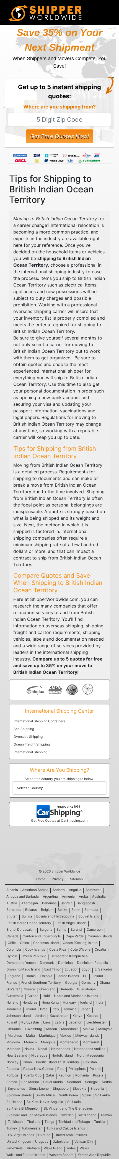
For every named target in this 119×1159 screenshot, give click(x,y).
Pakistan (90, 1062)
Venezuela (14, 1148)
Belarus (31, 910)
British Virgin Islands (70, 923)
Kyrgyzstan (30, 1022)
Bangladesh (86, 903)
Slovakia (79, 1088)
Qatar (50, 1075)
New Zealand (16, 1055)
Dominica (65, 963)
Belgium (47, 910)
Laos (47, 1022)
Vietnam (33, 1148)
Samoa (11, 1082)
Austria (11, 903)
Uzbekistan (61, 1141)
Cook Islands (35, 949)
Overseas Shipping (28, 736)
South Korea (68, 1095)
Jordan (40, 1016)
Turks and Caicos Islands (65, 1128)
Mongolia (48, 1042)
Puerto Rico (33, 1075)
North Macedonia (90, 1055)
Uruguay (41, 1141)
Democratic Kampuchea (69, 956)
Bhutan (11, 916)
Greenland (47, 989)
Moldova (13, 1042)
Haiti (46, 996)
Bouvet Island (88, 916)
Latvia (59, 1022)
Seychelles (16, 1088)
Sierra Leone (39, 1088)
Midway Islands (87, 1035)
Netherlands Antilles (89, 1049)
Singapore (61, 1088)
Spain (86, 1095)
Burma (61, 929)
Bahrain (67, 903)
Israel (44, 1009)
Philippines (77, 1069)
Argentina (50, 896)
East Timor (52, 969)
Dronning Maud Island (23, 969)
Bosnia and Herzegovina (55, 916)
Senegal (91, 1082)
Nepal (42, 1049)
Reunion (64, 1075)
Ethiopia (46, 976)
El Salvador (103, 969)
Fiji (85, 976)
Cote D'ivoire (80, 949)
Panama (12, 1069)
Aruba (83, 896)
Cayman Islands (100, 936)
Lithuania (13, 1029)
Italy (56, 1009)
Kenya (77, 1016)
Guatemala (14, 996)
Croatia (100, 949)
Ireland (30, 1009)
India (99, 1002)
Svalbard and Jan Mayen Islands (31, 1115)
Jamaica (70, 1009)
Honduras (29, 1002)
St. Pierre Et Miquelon (23, 1108)
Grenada (66, 989)
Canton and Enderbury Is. (42, 936)
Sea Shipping (24, 729)
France (11, 982)
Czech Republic (34, 956)
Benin (75, 910)
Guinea (32, 996)
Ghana (105, 982)
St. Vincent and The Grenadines (68, 1108)
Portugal (12, 1075)
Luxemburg (33, 1029)
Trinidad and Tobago (74, 1122)
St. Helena (14, 1102)
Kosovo (92, 1016)
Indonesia (13, 1009)
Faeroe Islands (67, 976)
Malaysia (105, 1029)
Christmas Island (46, 943)
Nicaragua (39, 1055)
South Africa (45, 1095)
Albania (12, 890)
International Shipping (30, 752)
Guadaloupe (86, 989)
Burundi (76, 929)
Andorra (59, 890)
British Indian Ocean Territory (28, 923)
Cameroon (95, 929)
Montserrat (90, 1042)
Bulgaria (46, 929)
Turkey (11, 1128)
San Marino (30, 1082)
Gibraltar (13, 989)
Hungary (69, 1002)
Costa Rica (57, 949)
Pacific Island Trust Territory (57, 1062)
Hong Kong (50, 1002)
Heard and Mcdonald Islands (76, 996)
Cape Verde (75, 936)
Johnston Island (18, 1016)
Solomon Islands (19, 1095)
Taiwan (106, 1115)
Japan (85, 1009)
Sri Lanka (102, 1095)
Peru (60, 1069)
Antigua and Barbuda (22, 896)
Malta (30, 1035)
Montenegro (69, 1042)
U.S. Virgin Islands (20, 1135)
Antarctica (94, 890)
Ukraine (44, 1135)
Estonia (30, 976)
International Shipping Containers (39, 721)
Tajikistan (15, 1122)
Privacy (58, 879)
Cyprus (11, 956)
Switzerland (87, 1115)
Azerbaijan (29, 903)
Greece (29, 989)
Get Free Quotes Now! (59, 136)
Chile (12, 943)
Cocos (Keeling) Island (80, 943)
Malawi (88, 1029)
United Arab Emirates (71, 1135)
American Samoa (35, 890)
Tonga (49, 1122)
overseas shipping (32, 311)
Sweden (67, 1115)
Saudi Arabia (53, 1082)
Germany (88, 982)
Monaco (30, 1042)
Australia (99, 896)
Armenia (68, 896)
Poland (95, 1069)
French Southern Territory (41, 982)
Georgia (71, 982)
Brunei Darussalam (20, 929)
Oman (27, 1062)
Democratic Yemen (21, 963)
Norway (12, 1062)
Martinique (47, 1035)
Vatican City (83, 1141)
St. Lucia (74, 1102)
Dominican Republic (92, 963)
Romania (82, 1075)
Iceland (86, 1002)
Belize (62, 910)
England (14, 976)
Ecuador (71, 969)
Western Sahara (61, 1155)
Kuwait (11, 1022)
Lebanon (75, 1022)
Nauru (29, 1049)
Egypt (86, 969)
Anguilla (75, 890)
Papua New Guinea (38, 1069)
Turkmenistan (31, 1128)
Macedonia (70, 1029)
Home (40, 879)
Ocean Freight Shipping (32, 744)
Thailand (33, 1122)
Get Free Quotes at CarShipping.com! (59, 820)
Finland (97, 976)
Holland (12, 1002)
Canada (12, 936)
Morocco (13, 1049)
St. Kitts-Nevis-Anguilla (45, 1102)
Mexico (65, 1035)
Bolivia (27, 916)
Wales (71, 1148)
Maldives (15, 1035)
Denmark (47, 963)
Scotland (74, 1082)
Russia (98, 1075)
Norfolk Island (62, 1055)
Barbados (13, 910)
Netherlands (60, 1049)
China (24, 943)
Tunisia (99, 1122)
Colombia (13, 949)
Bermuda (91, 910)
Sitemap (76, 879)
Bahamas (49, 903)
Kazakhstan (59, 1016)
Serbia (107, 1082)
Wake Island (53, 1148)
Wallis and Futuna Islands (25, 1155)
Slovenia (97, 1088)
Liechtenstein (96, 1022)
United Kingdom (18, 1141)
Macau (51, 1029)
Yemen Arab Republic (94, 1155)
